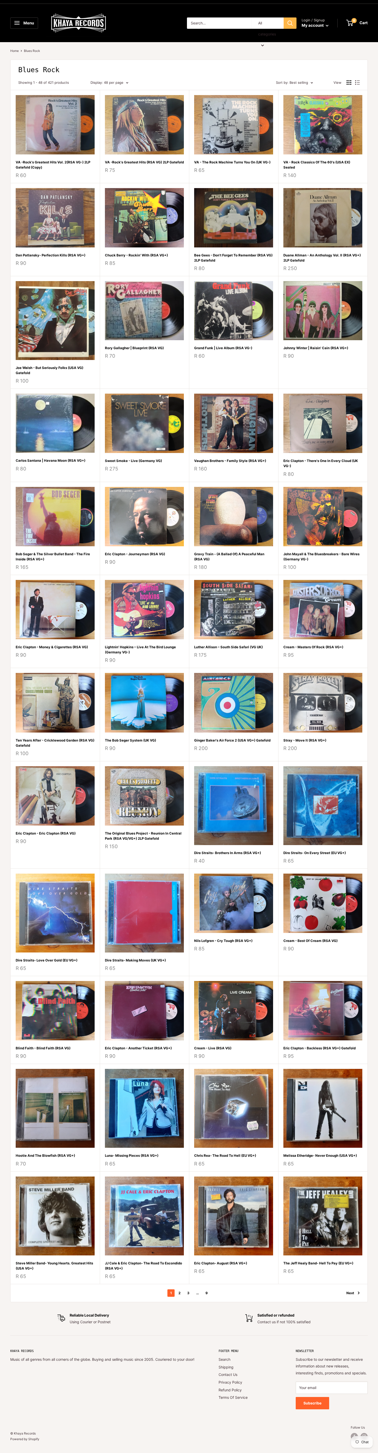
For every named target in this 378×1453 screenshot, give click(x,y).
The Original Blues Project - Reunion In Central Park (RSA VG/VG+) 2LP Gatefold (143, 835)
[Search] (290, 23)
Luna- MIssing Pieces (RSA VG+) (131, 1155)
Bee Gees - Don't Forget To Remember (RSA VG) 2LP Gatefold (233, 257)
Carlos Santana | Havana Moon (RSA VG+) (50, 460)
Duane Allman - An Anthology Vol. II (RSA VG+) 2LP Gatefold (322, 257)
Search (224, 1359)
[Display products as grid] (349, 82)
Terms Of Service (233, 1397)
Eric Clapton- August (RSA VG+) (220, 1263)
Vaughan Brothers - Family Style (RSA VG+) (230, 461)
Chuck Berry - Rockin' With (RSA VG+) (136, 255)
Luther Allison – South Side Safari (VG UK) (228, 647)
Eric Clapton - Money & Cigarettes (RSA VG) (52, 647)
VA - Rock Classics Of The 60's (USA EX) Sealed (316, 164)
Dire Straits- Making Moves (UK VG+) (135, 960)
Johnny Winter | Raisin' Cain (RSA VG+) (315, 348)
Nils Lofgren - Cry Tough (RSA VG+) (223, 941)
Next (350, 1293)
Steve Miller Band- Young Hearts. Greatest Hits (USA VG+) (54, 1265)
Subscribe (312, 1403)
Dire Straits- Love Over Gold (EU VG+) (46, 960)
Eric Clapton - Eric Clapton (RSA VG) (46, 833)
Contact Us (228, 1374)
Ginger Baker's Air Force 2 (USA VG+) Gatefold (232, 740)
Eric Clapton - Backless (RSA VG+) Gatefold (319, 1048)
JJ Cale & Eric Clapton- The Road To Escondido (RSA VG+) (143, 1265)
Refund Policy (230, 1390)
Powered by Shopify (24, 1439)
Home (14, 51)
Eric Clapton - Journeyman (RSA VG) (135, 554)
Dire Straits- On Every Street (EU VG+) (314, 853)
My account (313, 25)
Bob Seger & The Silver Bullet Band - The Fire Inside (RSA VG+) (53, 556)
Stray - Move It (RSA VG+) (304, 740)
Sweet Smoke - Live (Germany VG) (133, 461)
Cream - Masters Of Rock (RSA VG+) (313, 647)
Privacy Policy (230, 1382)
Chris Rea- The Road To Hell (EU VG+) (225, 1155)
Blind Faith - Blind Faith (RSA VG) (43, 1048)
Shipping (226, 1367)
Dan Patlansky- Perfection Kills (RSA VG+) (50, 255)
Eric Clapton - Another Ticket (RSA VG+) (138, 1048)
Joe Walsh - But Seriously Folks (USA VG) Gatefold (49, 370)
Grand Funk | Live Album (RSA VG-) (223, 348)
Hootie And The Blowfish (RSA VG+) (45, 1155)
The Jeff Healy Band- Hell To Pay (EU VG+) (318, 1263)
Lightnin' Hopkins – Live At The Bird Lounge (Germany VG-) (140, 649)
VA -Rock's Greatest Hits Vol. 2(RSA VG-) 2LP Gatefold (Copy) (53, 164)
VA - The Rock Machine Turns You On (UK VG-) (232, 162)
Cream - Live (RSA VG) (212, 1048)
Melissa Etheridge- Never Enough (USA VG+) (320, 1155)
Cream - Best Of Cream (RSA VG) (310, 941)
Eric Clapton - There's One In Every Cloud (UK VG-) (320, 463)
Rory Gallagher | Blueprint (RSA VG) (134, 348)
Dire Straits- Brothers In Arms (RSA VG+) (227, 853)
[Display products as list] (357, 82)
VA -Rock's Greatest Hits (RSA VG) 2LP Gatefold (144, 162)
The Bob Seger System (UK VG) (130, 740)
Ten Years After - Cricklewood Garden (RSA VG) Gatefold (55, 742)
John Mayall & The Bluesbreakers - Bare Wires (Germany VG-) (321, 556)
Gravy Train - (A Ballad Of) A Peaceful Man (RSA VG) (229, 556)
